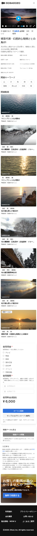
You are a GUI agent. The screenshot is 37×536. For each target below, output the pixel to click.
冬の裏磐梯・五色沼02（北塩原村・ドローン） (18, 149)
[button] (34, 3)
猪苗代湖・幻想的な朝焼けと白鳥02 (14, 334)
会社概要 (8, 516)
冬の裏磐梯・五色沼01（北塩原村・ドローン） (18, 242)
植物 (5, 86)
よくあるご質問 (28, 521)
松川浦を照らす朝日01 (9, 211)
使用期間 (7, 376)
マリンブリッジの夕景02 (10, 119)
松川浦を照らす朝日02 (9, 303)
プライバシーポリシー (28, 511)
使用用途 (7, 346)
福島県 (17, 31)
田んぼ (14, 86)
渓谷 (23, 86)
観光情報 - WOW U (8, 521)
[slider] (8, 26)
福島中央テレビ (12, 121)
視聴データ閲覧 (18, 435)
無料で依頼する (12, 495)
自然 (28, 31)
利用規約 (8, 511)
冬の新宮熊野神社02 (9, 272)
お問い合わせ (28, 516)
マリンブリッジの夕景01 (10, 180)
